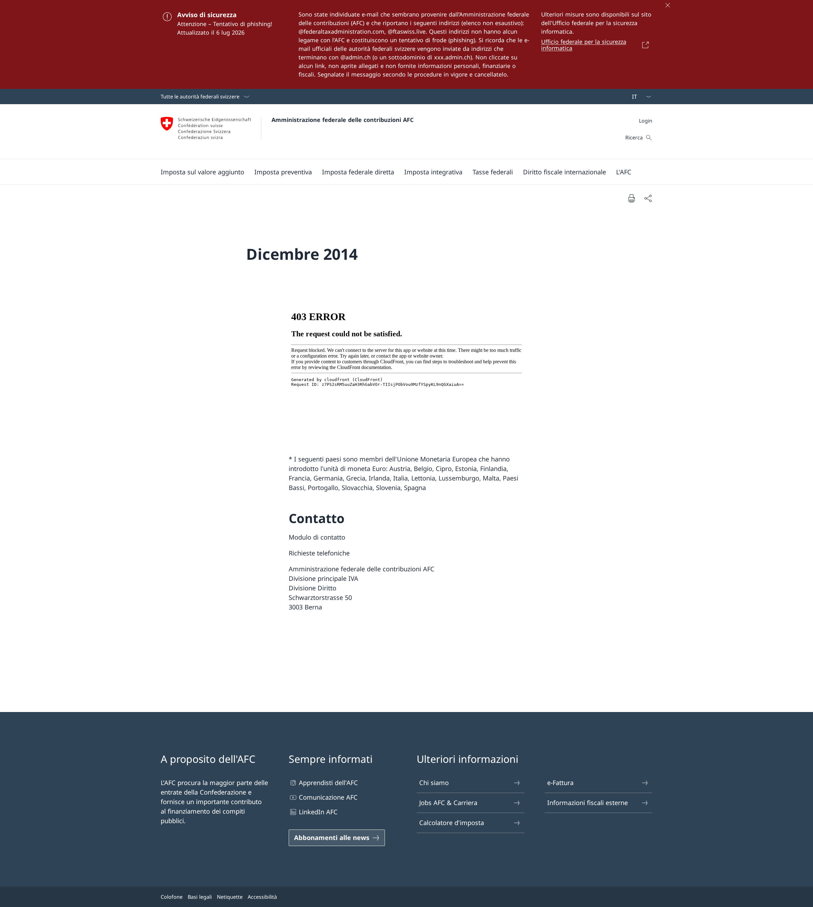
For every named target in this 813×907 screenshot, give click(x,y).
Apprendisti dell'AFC (328, 782)
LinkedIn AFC (318, 812)
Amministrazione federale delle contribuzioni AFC (342, 120)
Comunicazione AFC (328, 797)
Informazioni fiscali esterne (587, 802)
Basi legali (200, 896)
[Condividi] (648, 198)
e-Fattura (560, 782)
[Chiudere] (667, 5)
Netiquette (230, 896)
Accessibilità (262, 896)
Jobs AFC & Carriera (448, 802)
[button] (202, 172)
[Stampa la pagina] (631, 198)
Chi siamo (434, 782)
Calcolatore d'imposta (451, 822)
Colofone (172, 896)
